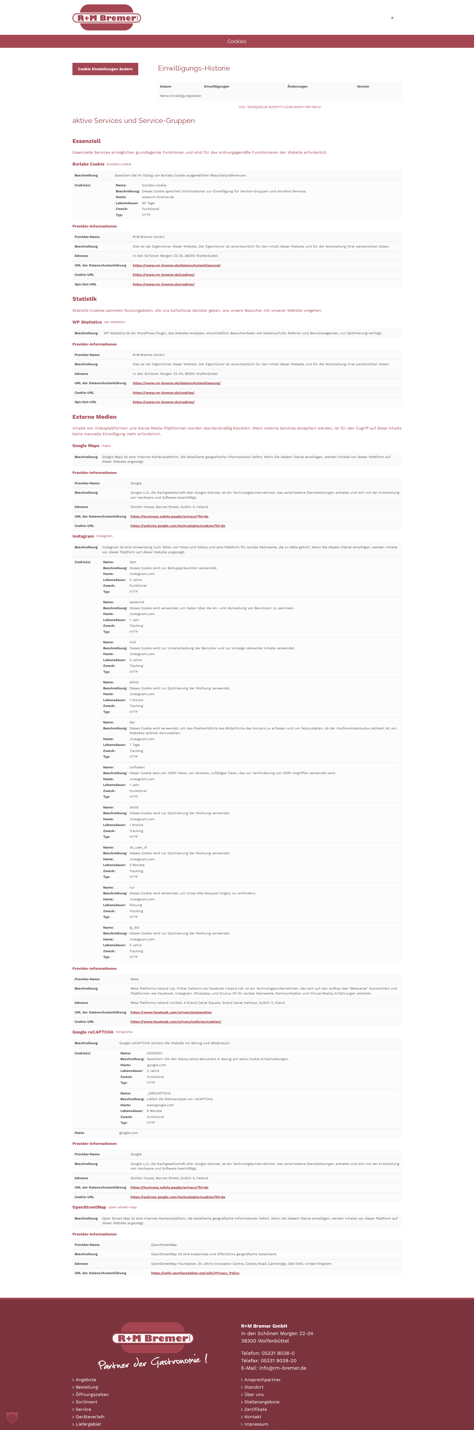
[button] (12, 1418)
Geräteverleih (90, 1416)
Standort (254, 1387)
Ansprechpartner (262, 1379)
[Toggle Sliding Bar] (392, 17)
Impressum (256, 1424)
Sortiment (86, 1401)
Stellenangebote (262, 1401)
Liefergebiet (88, 1424)
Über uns (254, 1394)
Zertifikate (255, 1409)
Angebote (86, 1379)
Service (83, 1409)
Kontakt (252, 1416)
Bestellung (87, 1387)
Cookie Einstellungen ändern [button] (105, 69)
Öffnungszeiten (92, 1394)
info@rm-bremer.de (282, 1368)
